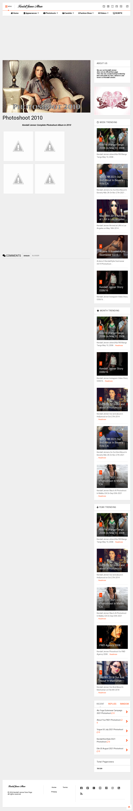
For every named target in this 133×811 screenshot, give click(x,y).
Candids (68, 13)
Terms (65, 787)
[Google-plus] (108, 6)
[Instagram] (112, 788)
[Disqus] (46, 293)
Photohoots (50, 13)
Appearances (31, 13)
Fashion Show (85, 13)
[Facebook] (117, 6)
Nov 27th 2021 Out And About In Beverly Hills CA (111, 180)
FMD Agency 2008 (109, 645)
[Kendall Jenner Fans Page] (30, 7)
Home (15, 13)
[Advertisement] (66, 38)
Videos (103, 13)
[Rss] (127, 6)
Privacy (54, 792)
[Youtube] (112, 6)
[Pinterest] (121, 6)
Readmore (119, 345)
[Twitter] (104, 6)
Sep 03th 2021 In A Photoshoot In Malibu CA (111, 481)
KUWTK (118, 13)
